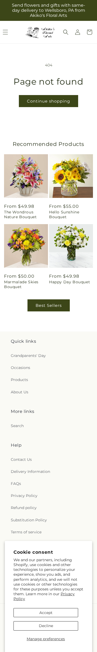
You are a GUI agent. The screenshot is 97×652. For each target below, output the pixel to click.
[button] (66, 32)
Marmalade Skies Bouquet (21, 284)
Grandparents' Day (28, 355)
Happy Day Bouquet (69, 282)
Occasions (20, 367)
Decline (46, 625)
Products (19, 379)
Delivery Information (30, 471)
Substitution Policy (29, 520)
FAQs (16, 483)
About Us (19, 392)
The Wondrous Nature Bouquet (20, 214)
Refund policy (24, 507)
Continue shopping (48, 101)
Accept (46, 612)
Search (17, 425)
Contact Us (21, 459)
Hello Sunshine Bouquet (64, 214)
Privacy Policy (24, 495)
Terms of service (26, 532)
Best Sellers (49, 305)
